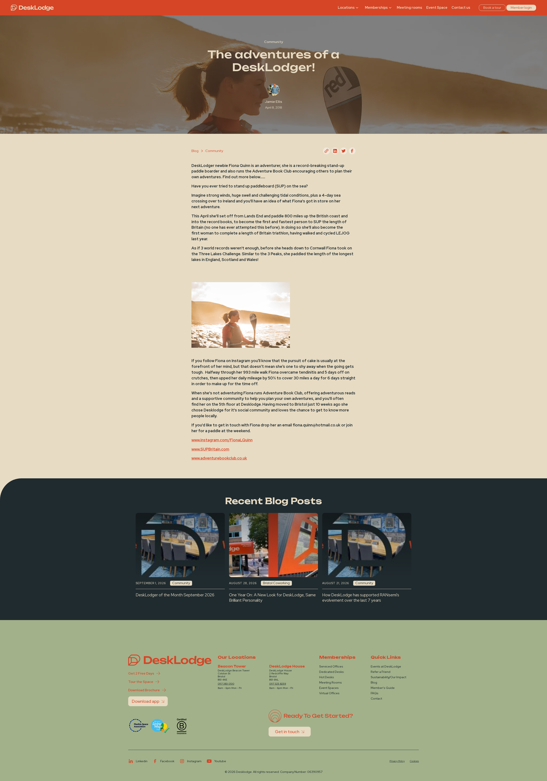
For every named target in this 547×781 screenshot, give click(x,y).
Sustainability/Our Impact (388, 677)
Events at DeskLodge (386, 666)
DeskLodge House (287, 666)
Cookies (414, 761)
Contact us (460, 7)
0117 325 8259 (277, 683)
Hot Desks (326, 677)
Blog (374, 682)
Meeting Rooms (330, 682)
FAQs (374, 693)
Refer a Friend (380, 672)
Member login (521, 7)
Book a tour (492, 7)
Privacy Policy (397, 761)
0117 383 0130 (226, 683)
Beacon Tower (232, 666)
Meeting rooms (409, 7)
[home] (32, 8)
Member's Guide (383, 688)
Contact (376, 698)
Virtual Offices (329, 693)
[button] (348, 7)
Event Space (436, 7)
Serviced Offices (331, 666)
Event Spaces (329, 688)
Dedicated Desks (331, 672)
